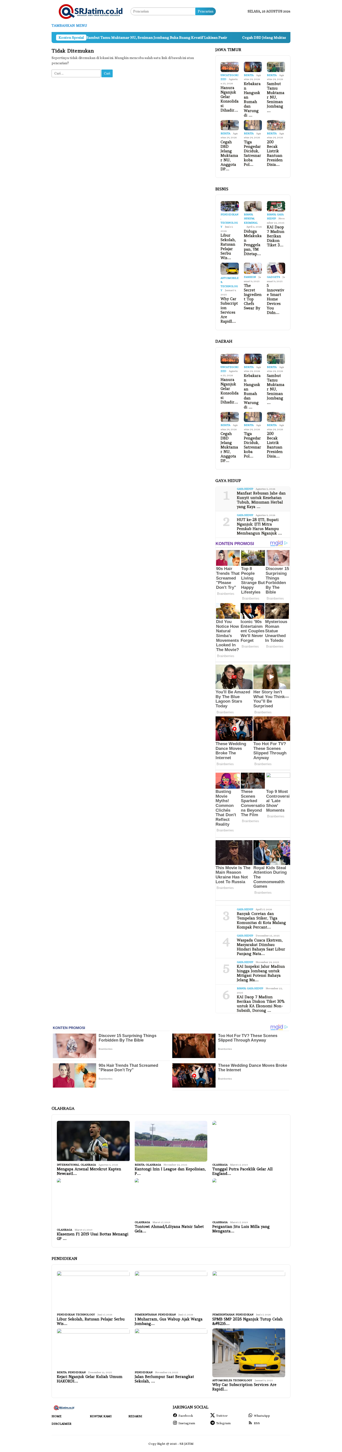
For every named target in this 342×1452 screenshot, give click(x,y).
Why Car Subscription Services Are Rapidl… (229, 310)
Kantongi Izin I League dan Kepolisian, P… (170, 1171)
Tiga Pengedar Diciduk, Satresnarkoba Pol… (252, 153)
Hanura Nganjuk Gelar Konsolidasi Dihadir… (230, 99)
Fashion (250, 277)
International (68, 1164)
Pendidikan (229, 214)
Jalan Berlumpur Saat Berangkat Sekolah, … (164, 1378)
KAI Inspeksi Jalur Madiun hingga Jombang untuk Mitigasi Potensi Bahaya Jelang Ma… (261, 973)
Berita (249, 75)
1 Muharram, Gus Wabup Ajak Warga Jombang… (169, 1321)
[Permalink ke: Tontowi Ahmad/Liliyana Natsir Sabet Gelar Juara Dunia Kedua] (171, 1198)
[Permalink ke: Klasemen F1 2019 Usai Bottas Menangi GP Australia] (93, 1202)
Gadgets (273, 277)
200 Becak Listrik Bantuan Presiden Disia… (275, 153)
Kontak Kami (101, 1416)
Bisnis (248, 214)
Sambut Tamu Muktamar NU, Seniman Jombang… (275, 97)
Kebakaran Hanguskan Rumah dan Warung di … (252, 100)
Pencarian (205, 11)
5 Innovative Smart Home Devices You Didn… (275, 299)
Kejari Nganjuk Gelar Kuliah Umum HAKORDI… (89, 1378)
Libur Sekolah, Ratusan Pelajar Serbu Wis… (228, 246)
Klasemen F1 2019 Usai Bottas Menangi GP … (92, 1236)
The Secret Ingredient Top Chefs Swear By (253, 296)
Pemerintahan (146, 1314)
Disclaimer (61, 1423)
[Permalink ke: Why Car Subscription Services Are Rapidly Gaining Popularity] (230, 269)
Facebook (186, 1415)
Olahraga (88, 1164)
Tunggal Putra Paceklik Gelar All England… (242, 1171)
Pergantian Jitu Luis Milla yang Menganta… (241, 1228)
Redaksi (135, 1416)
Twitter (222, 1415)
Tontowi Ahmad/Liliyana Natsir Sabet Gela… (169, 1228)
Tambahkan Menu (69, 25)
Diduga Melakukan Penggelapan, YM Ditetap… (253, 242)
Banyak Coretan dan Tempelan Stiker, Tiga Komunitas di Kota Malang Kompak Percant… (261, 920)
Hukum (249, 218)
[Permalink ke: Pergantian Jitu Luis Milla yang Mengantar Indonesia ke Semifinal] (248, 1198)
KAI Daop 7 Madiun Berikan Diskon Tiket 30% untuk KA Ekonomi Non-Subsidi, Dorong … (261, 1004)
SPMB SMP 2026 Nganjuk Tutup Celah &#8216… (247, 1321)
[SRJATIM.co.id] (91, 11)
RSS (257, 1423)
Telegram (223, 1423)
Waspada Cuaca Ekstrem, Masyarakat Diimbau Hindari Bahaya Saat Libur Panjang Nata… (261, 947)
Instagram (187, 1423)
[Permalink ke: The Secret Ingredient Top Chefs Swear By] (253, 268)
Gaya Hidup (245, 489)
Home (57, 1416)
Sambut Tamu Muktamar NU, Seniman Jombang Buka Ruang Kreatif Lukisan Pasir (114, 37)
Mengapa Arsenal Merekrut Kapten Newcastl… (89, 1171)
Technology (85, 1314)
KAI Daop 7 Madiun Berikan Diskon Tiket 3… (275, 236)
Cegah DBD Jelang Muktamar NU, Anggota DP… (229, 155)
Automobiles (222, 1380)
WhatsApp (262, 1415)
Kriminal (251, 222)
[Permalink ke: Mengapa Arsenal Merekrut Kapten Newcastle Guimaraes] (93, 1141)
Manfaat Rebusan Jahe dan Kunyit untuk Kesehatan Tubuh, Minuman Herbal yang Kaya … (261, 500)
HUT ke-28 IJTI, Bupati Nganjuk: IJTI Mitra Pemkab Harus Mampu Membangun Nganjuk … (259, 527)
